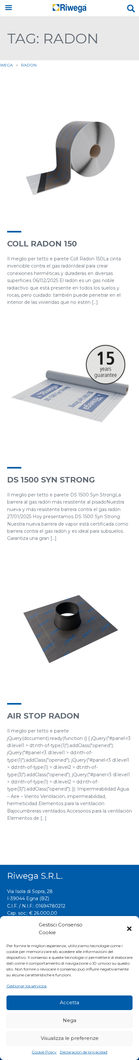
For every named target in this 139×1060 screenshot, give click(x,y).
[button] (129, 928)
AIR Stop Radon (43, 716)
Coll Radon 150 (42, 243)
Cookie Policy (44, 1052)
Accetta (69, 1002)
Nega (69, 1020)
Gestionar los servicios (26, 985)
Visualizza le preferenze (70, 1038)
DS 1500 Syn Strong (51, 479)
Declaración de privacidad (83, 1052)
